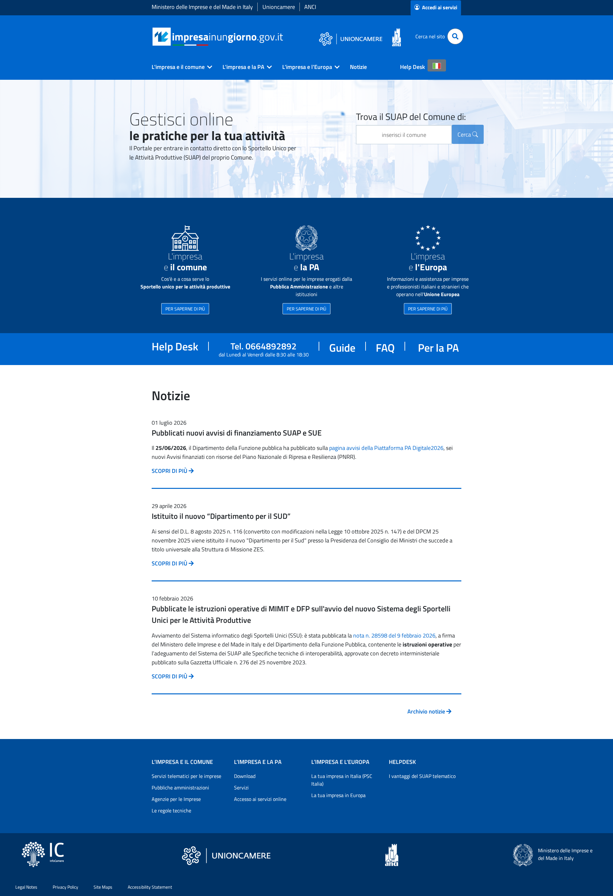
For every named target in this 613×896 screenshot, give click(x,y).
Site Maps (103, 887)
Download (244, 776)
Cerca (465, 134)
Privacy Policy (65, 887)
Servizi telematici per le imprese (186, 776)
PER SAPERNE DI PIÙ (185, 308)
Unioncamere (278, 7)
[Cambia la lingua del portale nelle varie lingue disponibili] (437, 65)
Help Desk (412, 67)
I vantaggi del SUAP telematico (422, 776)
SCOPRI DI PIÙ (170, 471)
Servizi (241, 787)
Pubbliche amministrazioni (180, 787)
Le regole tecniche (171, 810)
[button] (179, 67)
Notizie (358, 67)
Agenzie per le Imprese (176, 799)
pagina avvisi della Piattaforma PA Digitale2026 (386, 448)
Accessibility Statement (150, 887)
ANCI (310, 7)
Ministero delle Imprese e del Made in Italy (202, 7)
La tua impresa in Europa (338, 795)
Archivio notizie (426, 711)
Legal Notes (26, 887)
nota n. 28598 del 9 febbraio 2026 (394, 635)
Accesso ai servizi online (260, 799)
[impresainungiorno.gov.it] (285, 36)
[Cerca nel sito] (455, 36)
